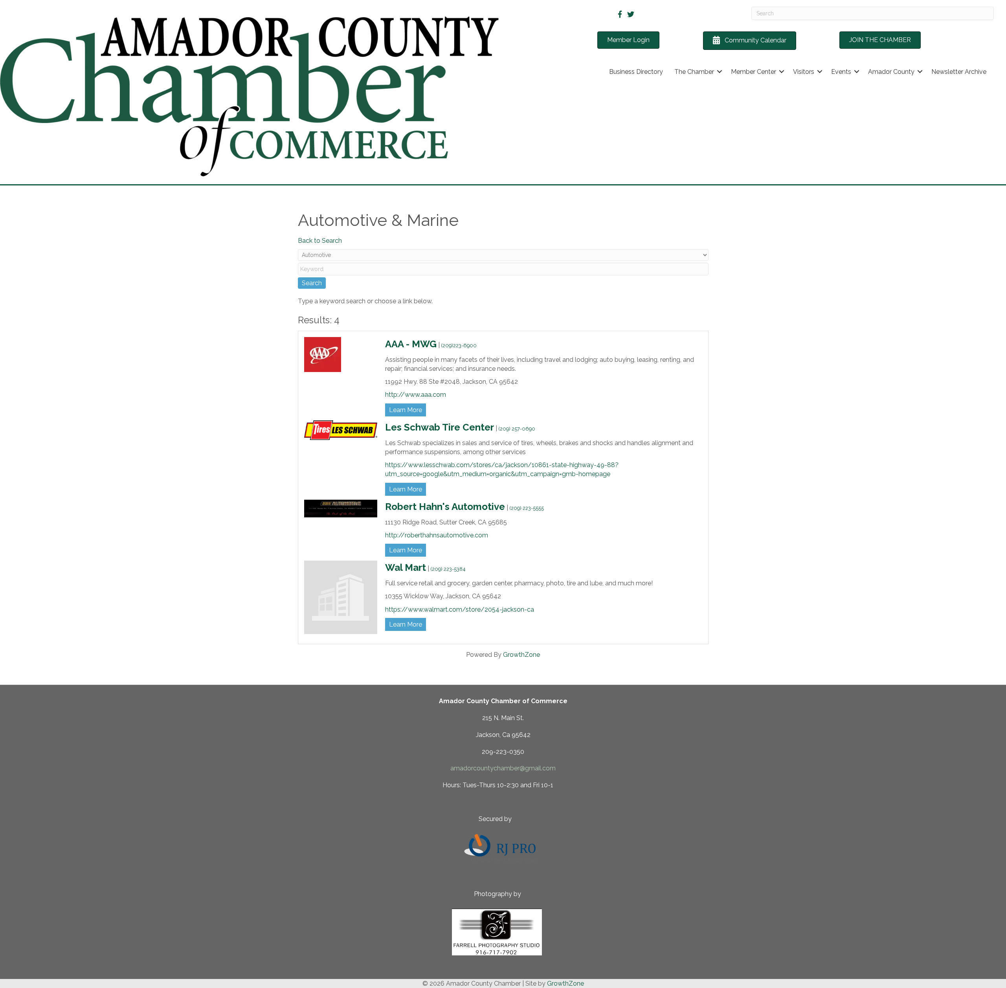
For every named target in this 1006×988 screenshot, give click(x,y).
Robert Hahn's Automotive (445, 506)
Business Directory (636, 71)
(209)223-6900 (459, 345)
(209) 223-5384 (448, 569)
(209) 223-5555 (527, 508)
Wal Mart (405, 567)
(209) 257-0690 (517, 429)
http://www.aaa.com (415, 394)
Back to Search (320, 240)
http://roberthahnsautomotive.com (436, 535)
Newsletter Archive (958, 71)
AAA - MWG (411, 344)
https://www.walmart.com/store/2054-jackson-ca (459, 609)
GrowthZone (521, 654)
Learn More (405, 410)
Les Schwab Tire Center (439, 427)
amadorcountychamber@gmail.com (503, 768)
